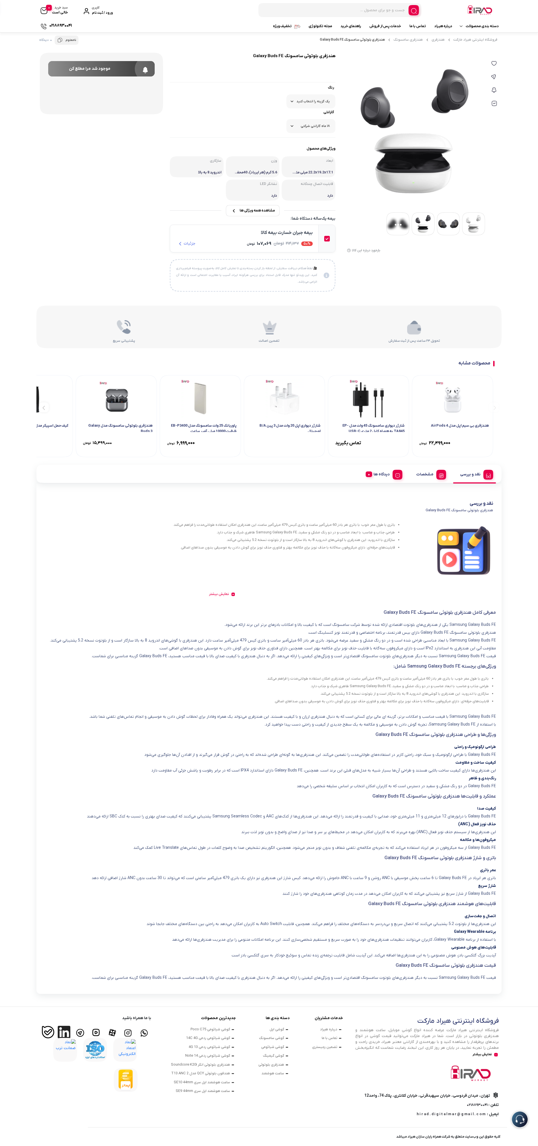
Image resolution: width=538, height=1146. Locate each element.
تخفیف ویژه (282, 26)
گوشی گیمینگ (273, 1055)
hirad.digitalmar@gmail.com (451, 1114)
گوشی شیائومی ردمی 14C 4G (208, 1038)
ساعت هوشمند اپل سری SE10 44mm (202, 1082)
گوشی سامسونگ (271, 1038)
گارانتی (328, 112)
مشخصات (424, 474)
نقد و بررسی (470, 474)
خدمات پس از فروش (385, 26)
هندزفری (438, 39)
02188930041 (477, 1105)
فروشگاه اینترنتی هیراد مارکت (475, 39)
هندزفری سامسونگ (408, 39)
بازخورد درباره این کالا (366, 250)
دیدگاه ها (382, 474)
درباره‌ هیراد (443, 26)
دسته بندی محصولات (482, 26)
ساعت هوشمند (272, 1073)
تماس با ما (417, 26)
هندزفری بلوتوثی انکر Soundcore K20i (200, 1064)
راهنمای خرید (350, 26)
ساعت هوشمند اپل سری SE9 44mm (203, 1091)
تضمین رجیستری (324, 1047)
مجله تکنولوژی (320, 26)
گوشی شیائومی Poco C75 (210, 1029)
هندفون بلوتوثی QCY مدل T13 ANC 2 (200, 1073)
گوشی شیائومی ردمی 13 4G (209, 1047)
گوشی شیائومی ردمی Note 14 (207, 1055)
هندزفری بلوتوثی (271, 1064)
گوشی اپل (277, 1029)
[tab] (474, 474)
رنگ (331, 87)
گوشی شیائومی (272, 1047)
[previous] (494, 407)
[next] (44, 407)
